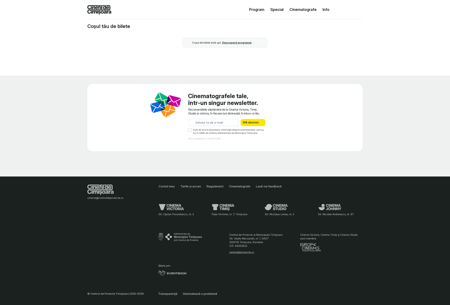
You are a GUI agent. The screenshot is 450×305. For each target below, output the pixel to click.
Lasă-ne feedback (269, 186)
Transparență (167, 294)
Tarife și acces (190, 186)
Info (326, 9)
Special (277, 9)
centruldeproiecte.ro (241, 252)
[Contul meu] (345, 9)
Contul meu (167, 186)
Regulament (215, 186)
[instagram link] (168, 220)
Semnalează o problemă (200, 294)
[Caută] (336, 9)
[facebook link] (161, 220)
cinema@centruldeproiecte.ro (105, 198)
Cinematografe (303, 9)
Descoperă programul (236, 42)
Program (256, 9)
